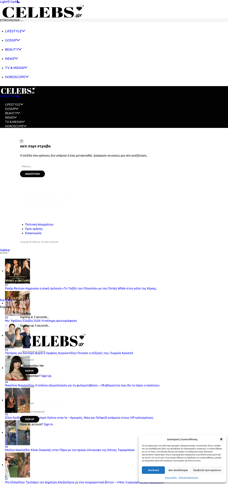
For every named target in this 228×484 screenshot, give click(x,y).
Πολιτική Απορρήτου (188, 478)
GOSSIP (10, 108)
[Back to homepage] (87, 339)
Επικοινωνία (33, 233)
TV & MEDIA (13, 121)
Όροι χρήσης (171, 478)
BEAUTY (11, 113)
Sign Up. (46, 375)
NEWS (9, 117)
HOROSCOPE (14, 126)
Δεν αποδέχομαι (178, 470)
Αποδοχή (153, 470)
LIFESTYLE (12, 104)
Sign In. (48, 424)
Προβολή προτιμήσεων (207, 470)
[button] (221, 439)
